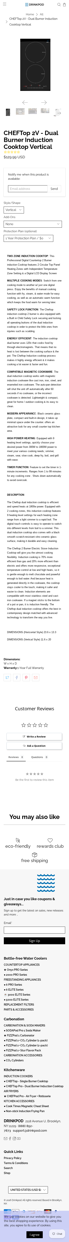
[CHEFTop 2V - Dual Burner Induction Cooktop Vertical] (34, 66)
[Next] (44, 102)
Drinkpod (16, 1200)
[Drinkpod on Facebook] (10, 1139)
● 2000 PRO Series (15, 974)
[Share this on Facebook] (16, 677)
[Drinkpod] (34, 4)
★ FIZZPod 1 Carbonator (19, 1035)
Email (8, 923)
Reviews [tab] (13, 757)
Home (30, 14)
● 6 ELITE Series (14, 989)
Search (8, 1168)
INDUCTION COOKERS (18, 1076)
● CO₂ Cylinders (14, 1060)
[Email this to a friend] (35, 677)
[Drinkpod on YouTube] (19, 1139)
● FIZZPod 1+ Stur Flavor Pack (22, 1050)
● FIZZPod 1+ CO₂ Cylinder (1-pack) (26, 1040)
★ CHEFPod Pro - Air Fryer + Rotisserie (27, 1096)
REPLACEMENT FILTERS (19, 1004)
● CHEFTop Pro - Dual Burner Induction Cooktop (33, 1086)
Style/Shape (12, 203)
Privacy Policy (12, 1158)
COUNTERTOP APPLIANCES (22, 964)
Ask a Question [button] (36, 745)
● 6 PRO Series (13, 984)
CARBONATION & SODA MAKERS (24, 1025)
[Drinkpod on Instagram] (14, 1139)
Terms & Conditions (16, 1163)
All (41, 14)
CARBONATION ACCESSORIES (23, 1055)
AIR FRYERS (11, 1091)
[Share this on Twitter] (7, 677)
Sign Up (34, 941)
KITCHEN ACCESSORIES (19, 1101)
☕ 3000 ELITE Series (17, 994)
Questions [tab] (37, 757)
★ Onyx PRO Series (16, 969)
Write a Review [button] (36, 736)
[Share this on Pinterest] (26, 677)
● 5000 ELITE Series (16, 999)
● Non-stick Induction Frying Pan (24, 1111)
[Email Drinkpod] (5, 1139)
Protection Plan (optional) (20, 231)
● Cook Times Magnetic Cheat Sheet (26, 1106)
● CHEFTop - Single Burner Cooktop (26, 1081)
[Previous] (25, 102)
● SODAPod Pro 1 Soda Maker (22, 1030)
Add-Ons (9, 217)
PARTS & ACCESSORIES (19, 1009)
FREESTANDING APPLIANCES (22, 979)
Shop (7, 1173)
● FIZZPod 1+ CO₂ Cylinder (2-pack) (26, 1045)
